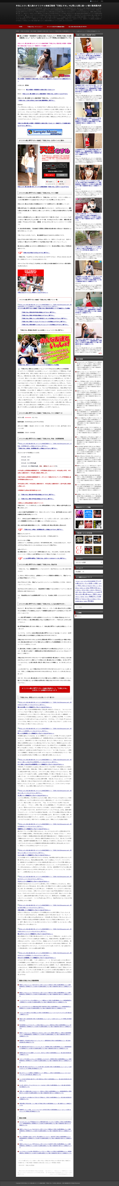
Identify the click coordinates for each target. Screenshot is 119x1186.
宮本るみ (84, 590)
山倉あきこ (92, 590)
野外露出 (54, 1162)
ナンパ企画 (32, 1160)
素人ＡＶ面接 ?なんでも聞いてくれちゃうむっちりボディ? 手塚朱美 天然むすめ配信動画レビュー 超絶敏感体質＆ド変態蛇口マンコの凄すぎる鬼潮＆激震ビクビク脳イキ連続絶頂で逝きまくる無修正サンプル (89, 421)
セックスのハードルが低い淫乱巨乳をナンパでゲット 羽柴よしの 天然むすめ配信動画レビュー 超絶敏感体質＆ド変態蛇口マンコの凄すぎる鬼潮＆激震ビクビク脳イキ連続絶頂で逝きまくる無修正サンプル (89, 404)
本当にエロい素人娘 (56, 1160)
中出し (42, 1160)
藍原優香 (77, 601)
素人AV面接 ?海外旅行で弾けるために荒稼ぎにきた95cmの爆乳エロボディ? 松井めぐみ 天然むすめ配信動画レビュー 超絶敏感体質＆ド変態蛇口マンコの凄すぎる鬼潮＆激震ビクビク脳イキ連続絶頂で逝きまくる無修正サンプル (89, 450)
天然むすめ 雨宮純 (30, 1165)
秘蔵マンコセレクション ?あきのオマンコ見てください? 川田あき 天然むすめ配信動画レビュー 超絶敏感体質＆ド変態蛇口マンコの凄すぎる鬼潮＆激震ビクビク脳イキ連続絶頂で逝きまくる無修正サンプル (45, 986)
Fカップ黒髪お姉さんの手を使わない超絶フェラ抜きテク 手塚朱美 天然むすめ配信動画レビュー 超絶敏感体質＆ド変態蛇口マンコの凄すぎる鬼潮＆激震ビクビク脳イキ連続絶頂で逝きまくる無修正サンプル (89, 440)
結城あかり (94, 598)
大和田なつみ (82, 588)
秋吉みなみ (84, 598)
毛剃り (63, 1160)
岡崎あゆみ (97, 590)
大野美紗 (87, 588)
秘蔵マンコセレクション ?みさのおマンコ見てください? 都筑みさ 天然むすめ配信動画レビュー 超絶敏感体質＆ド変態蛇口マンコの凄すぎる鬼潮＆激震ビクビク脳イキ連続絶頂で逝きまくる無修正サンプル (45, 1131)
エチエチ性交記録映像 (89, 581)
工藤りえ (80, 592)
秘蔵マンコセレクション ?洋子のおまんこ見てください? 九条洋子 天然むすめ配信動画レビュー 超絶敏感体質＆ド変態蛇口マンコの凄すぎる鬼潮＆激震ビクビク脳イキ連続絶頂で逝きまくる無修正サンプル (45, 1145)
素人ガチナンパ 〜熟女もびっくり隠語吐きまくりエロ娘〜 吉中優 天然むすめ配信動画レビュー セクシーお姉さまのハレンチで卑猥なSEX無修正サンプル (59, 1172)
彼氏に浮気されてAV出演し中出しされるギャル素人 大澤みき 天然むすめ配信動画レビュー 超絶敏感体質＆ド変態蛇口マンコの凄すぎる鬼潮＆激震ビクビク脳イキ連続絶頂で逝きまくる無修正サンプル (89, 460)
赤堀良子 (86, 601)
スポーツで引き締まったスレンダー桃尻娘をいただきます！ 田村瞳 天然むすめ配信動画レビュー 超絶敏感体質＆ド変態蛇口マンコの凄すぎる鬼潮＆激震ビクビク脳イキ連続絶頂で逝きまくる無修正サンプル (45, 1060)
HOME (20, 26)
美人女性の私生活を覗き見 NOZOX (78, 26)
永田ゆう (99, 594)
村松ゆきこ (90, 594)
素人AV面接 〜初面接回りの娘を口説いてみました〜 (39, 1162)
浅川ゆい (82, 596)
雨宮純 (58, 1162)
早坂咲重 (89, 592)
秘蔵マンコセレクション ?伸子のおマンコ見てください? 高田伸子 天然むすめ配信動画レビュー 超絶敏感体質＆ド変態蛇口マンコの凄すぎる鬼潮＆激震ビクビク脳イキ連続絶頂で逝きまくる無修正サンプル (89, 469)
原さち (100, 585)
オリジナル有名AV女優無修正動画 (55, 26)
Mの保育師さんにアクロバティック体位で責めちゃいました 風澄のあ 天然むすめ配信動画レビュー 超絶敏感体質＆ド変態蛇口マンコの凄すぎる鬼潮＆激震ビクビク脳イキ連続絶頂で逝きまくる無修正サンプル (45, 1026)
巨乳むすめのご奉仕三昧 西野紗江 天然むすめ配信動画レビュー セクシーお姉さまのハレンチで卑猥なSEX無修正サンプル (31, 1172)
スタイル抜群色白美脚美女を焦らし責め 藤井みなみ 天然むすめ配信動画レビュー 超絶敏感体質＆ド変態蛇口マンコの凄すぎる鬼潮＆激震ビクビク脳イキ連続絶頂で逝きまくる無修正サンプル (89, 488)
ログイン (79, 616)
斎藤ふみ (85, 592)
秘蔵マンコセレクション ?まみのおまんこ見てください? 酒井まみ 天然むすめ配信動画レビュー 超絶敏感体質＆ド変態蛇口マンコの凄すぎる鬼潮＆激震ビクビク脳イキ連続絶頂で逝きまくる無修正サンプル (45, 994)
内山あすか (90, 585)
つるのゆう (77, 581)
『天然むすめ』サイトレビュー (35, 26)
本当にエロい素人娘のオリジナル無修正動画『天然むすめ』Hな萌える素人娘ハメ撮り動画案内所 (58, 6)
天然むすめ (47, 1160)
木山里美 (98, 592)
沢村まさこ (77, 596)
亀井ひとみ (84, 585)
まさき (81, 581)
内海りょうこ (95, 585)
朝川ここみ (93, 592)
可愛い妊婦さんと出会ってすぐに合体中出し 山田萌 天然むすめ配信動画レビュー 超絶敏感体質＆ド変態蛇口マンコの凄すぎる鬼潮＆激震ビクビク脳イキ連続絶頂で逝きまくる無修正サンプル (89, 431)
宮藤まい (88, 590)
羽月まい (99, 598)
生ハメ (24, 1162)
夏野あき (77, 588)
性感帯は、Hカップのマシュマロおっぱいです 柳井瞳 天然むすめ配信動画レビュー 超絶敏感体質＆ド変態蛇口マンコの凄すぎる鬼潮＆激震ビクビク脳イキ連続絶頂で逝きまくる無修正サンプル (89, 498)
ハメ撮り (38, 1160)
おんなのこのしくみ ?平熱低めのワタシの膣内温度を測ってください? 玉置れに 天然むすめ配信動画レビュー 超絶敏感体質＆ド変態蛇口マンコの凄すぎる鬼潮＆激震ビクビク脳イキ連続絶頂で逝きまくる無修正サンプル (45, 1123)
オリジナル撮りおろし (24, 1160)
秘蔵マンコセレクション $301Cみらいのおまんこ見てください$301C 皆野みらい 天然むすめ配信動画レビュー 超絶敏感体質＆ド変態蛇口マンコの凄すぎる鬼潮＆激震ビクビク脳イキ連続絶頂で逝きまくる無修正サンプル (45, 1034)
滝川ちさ (87, 596)
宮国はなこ (79, 590)
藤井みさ (81, 601)
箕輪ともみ (89, 598)
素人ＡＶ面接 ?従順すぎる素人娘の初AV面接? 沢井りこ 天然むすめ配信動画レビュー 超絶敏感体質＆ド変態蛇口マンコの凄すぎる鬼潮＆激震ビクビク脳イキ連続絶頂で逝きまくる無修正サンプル (89, 479)
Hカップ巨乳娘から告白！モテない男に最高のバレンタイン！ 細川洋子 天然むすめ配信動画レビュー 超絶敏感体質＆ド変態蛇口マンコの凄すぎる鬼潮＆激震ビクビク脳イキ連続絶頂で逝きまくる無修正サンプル (45, 1138)
